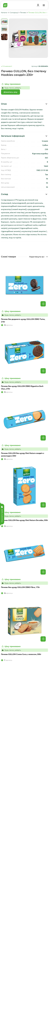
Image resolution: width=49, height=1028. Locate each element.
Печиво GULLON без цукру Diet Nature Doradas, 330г (24, 520)
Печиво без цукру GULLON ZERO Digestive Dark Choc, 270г (22, 387)
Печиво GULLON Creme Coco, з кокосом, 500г (21, 654)
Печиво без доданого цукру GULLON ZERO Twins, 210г (23, 320)
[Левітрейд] (5, 5)
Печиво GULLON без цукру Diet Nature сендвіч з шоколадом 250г (22, 454)
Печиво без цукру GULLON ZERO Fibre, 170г (20, 587)
